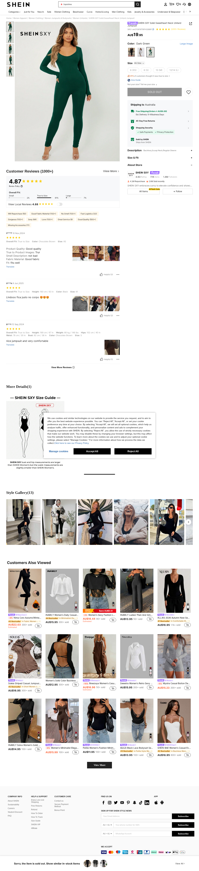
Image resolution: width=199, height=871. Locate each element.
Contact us (58, 801)
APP (156, 797)
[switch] (59, 204)
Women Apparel (20, 18)
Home (8, 18)
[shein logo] (18, 4)
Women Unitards (80, 18)
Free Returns (36, 806)
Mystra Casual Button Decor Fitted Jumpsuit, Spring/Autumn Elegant (174, 683)
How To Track (37, 817)
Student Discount (15, 812)
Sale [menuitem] (49, 12)
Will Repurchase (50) (17, 214)
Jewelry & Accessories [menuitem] (144, 12)
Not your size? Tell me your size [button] (141, 84)
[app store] (156, 804)
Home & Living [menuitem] (102, 12)
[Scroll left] (186, 12)
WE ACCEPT (106, 847)
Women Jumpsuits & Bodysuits (58, 18)
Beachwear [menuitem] (78, 12)
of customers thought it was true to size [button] (149, 76)
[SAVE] (188, 92)
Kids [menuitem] (129, 12)
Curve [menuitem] (89, 12)
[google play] (162, 804)
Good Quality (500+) (87, 219)
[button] (184, 4)
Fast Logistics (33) (89, 214)
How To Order (37, 813)
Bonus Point (59, 810)
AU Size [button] (137, 63)
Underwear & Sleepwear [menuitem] (168, 12)
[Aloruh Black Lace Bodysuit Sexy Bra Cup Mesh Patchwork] (136, 721)
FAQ (9, 816)
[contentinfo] (147, 852)
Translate (10, 267)
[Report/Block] (118, 274)
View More (99, 765)
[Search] (137, 4)
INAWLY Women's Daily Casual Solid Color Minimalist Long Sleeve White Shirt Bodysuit (62, 615)
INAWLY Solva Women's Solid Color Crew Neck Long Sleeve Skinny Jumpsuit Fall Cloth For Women (25, 745)
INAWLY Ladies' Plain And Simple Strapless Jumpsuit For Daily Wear (136, 615)
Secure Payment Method (61, 805)
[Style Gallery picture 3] (95, 522)
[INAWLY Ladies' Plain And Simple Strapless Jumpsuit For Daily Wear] (136, 591)
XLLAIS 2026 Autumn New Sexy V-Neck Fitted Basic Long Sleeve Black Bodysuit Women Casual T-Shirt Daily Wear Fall (174, 618)
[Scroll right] (190, 12)
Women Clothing (36, 18)
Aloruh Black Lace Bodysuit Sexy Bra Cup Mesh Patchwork (136, 748)
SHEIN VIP (35, 824)
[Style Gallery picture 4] (131, 522)
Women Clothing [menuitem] (62, 12)
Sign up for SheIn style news (116, 811)
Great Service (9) (65, 219)
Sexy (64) (32, 219)
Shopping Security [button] (144, 128)
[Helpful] (101, 274)
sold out (155, 92)
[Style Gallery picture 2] (59, 522)
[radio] (131, 52)
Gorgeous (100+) (15, 219)
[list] (126, 802)
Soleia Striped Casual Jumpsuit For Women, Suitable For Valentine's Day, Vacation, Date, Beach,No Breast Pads (25, 683)
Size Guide (35, 821)
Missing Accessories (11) (18, 225)
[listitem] (25, 599)
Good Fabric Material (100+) (43, 214)
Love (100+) (47, 219)
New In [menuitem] (40, 12)
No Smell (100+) (68, 214)
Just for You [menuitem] (29, 12)
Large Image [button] (186, 43)
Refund (34, 810)
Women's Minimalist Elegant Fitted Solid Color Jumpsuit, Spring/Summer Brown (62, 748)
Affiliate (34, 828)
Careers (11, 808)
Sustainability (13, 805)
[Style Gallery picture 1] (23, 522)
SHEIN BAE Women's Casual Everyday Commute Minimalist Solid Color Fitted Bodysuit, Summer (174, 748)
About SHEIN (13, 801)
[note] (99, 611)
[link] (171, 4)
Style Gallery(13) (20, 493)
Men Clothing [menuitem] (118, 12)
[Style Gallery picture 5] (167, 522)
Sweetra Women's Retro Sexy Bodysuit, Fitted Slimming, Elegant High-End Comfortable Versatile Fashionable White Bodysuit (136, 683)
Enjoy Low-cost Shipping (37, 801)
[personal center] (165, 4)
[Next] (188, 522)
